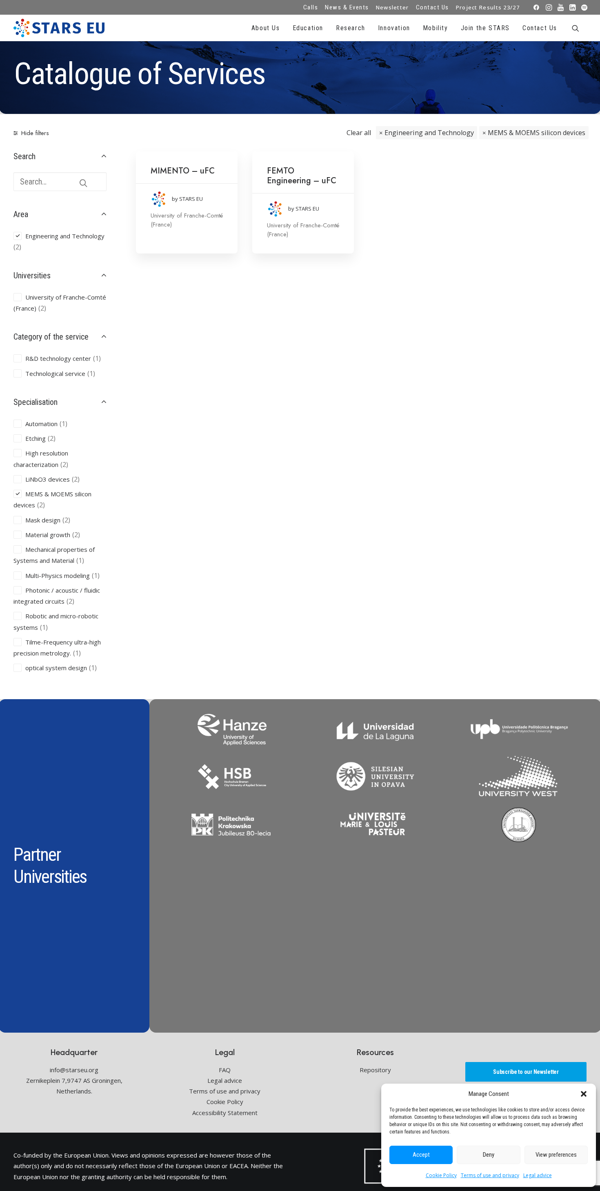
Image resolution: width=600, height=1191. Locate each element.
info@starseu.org (74, 1070)
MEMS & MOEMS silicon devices (536, 132)
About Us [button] (265, 28)
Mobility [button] (435, 28)
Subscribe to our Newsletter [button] (525, 1072)
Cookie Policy (441, 1175)
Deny (488, 1154)
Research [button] (350, 28)
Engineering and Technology (429, 132)
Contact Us (432, 7)
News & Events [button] (347, 7)
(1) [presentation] (97, 358)
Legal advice (537, 1175)
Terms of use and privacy (490, 1175)
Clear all (359, 132)
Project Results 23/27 (488, 7)
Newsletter (392, 7)
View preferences (556, 1154)
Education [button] (308, 28)
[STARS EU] (58, 28)
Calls (310, 7)
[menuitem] (310, 7)
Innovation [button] (394, 28)
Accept (421, 1154)
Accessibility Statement (225, 1113)
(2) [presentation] (17, 246)
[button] (584, 1094)
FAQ (225, 1070)
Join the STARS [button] (485, 28)
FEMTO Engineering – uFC (301, 176)
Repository (375, 1070)
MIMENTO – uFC (183, 171)
